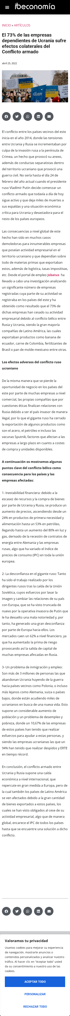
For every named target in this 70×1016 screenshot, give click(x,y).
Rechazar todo (35, 1006)
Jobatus (53, 275)
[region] (35, 975)
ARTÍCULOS (22, 25)
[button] (6, 116)
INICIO (6, 25)
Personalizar (35, 994)
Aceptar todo (35, 982)
